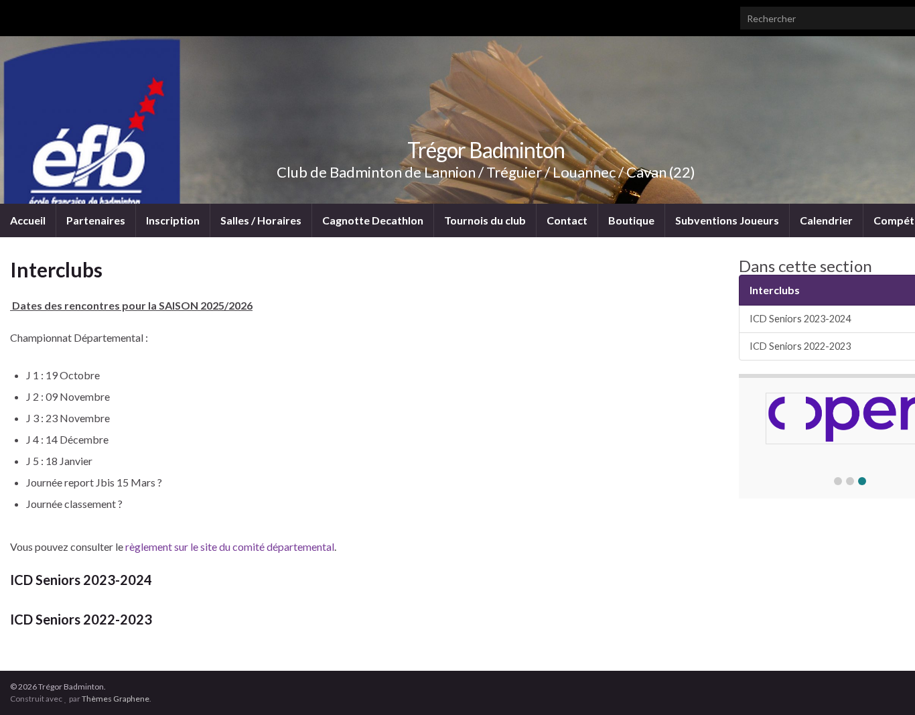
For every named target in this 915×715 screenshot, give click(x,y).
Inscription (173, 220)
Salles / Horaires (260, 220)
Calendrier (826, 220)
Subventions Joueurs (727, 220)
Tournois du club (485, 220)
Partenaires (95, 220)
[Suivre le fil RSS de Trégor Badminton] (16, 14)
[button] (838, 481)
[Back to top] (885, 685)
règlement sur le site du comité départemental (229, 546)
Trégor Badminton (486, 150)
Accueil (28, 220)
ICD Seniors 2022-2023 (81, 619)
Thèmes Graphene (115, 699)
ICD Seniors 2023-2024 (81, 580)
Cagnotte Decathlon (372, 220)
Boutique (631, 220)
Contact (567, 220)
